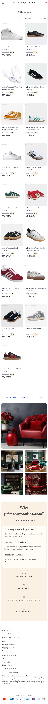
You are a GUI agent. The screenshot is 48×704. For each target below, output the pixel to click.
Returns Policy (7, 651)
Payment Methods (8, 644)
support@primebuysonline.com (12, 634)
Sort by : (20, 18)
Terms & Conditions (9, 668)
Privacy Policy (7, 665)
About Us (5, 659)
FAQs (4, 641)
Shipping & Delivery (9, 648)
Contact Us (6, 662)
